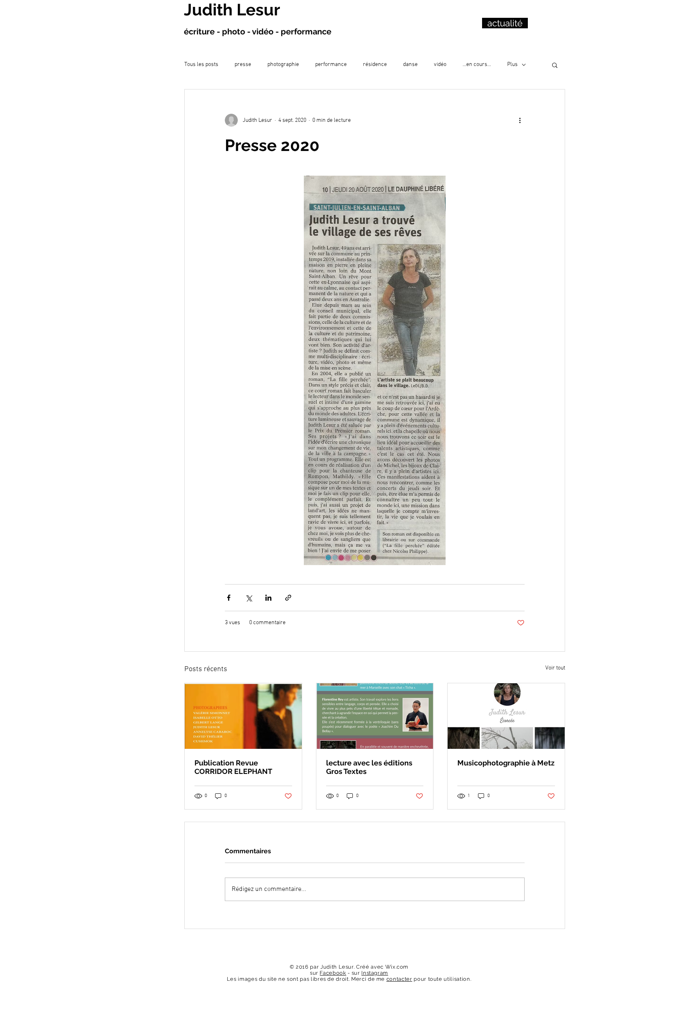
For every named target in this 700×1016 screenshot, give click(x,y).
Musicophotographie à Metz (506, 763)
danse (410, 64)
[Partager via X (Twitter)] (248, 598)
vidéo (440, 64)
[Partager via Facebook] (229, 598)
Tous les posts (201, 64)
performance (331, 64)
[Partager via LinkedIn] (268, 598)
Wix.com (397, 967)
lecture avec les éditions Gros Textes (369, 767)
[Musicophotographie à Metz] (506, 716)
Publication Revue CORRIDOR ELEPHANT (233, 767)
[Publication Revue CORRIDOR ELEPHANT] (243, 716)
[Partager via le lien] (288, 598)
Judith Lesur (232, 9)
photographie (283, 64)
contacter (399, 979)
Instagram (374, 973)
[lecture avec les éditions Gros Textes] (374, 716)
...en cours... (477, 64)
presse (243, 64)
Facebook (333, 973)
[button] (555, 65)
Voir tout (555, 668)
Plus (512, 64)
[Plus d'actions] (520, 120)
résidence (375, 64)
